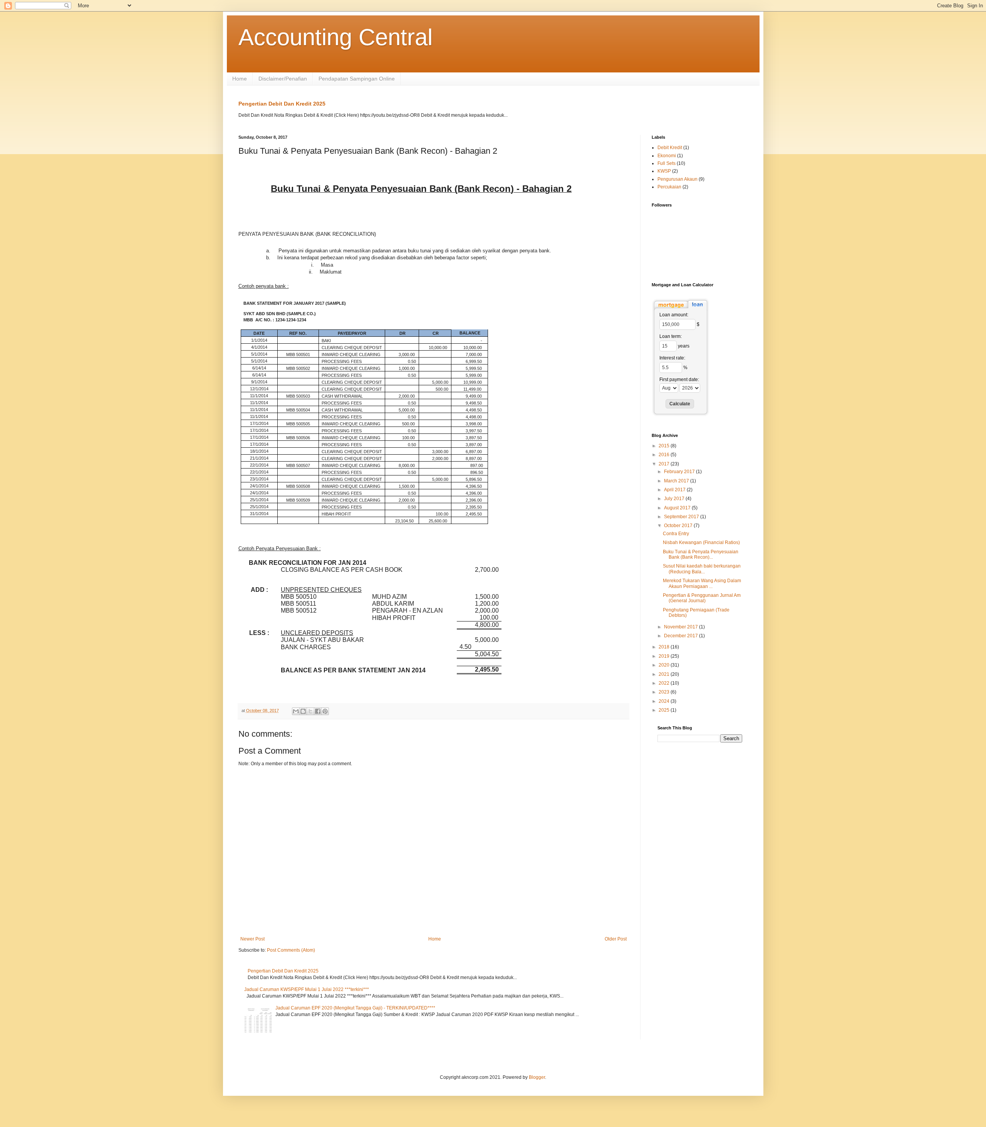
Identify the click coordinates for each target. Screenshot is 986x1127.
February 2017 (680, 471)
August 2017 (678, 508)
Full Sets (666, 163)
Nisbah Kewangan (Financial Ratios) (701, 542)
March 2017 (677, 481)
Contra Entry (676, 533)
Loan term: (670, 336)
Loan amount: (673, 314)
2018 (665, 647)
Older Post (616, 939)
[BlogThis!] (303, 711)
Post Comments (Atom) (291, 950)
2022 (665, 683)
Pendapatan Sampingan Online (357, 79)
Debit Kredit (669, 147)
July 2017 (675, 498)
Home (239, 79)
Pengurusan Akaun (677, 179)
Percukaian (669, 187)
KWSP (664, 171)
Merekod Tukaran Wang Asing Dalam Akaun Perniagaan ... (702, 583)
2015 (665, 445)
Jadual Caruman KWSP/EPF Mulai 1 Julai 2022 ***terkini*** (306, 989)
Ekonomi (666, 155)
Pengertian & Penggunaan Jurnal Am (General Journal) (702, 598)
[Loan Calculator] (680, 309)
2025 (665, 710)
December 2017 (681, 635)
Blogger (537, 1077)
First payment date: (679, 379)
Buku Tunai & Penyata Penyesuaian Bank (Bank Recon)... (700, 554)
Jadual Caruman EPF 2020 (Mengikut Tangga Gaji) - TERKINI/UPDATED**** (355, 1008)
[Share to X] (310, 711)
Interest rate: (672, 358)
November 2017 (681, 627)
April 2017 (675, 489)
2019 (665, 656)
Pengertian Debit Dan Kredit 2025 (281, 104)
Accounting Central (335, 37)
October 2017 (679, 525)
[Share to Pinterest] (325, 711)
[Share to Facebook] (318, 711)
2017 (665, 464)
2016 (665, 454)
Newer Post (252, 939)
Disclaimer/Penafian (282, 79)
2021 (665, 674)
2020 (665, 665)
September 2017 (682, 516)
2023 (665, 692)
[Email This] (296, 711)
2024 (665, 701)
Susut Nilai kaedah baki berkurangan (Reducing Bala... (702, 568)
